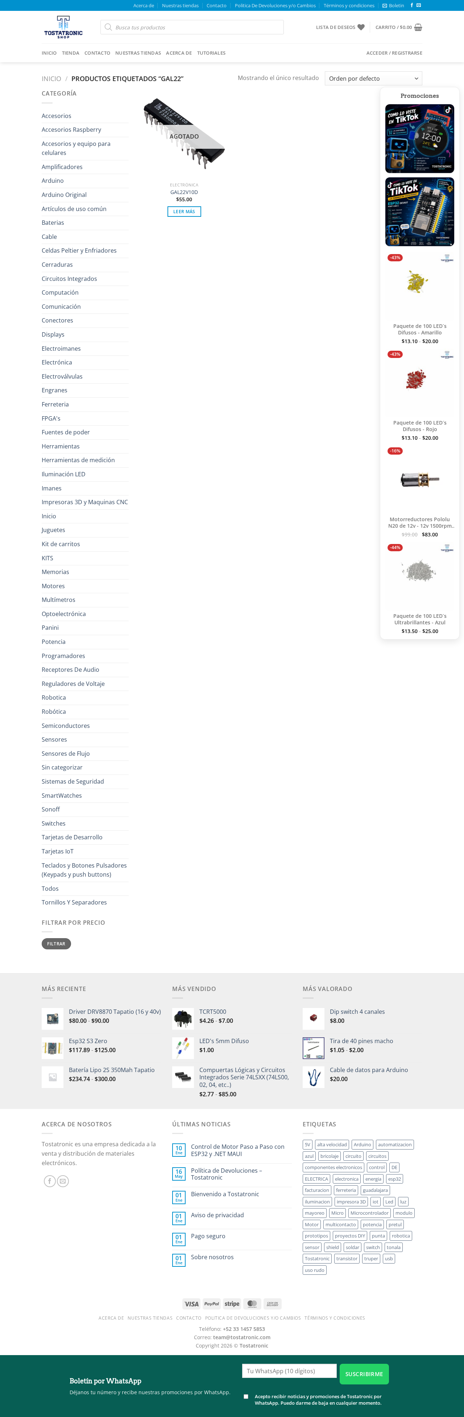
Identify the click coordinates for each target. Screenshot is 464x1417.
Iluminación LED (64, 474)
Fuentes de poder (66, 432)
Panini (50, 628)
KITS (47, 558)
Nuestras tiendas (180, 5)
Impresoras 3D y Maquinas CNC (85, 502)
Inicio (49, 53)
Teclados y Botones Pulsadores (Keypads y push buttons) (84, 870)
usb (389, 1258)
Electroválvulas (62, 376)
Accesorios (56, 116)
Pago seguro (208, 1236)
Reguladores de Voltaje (73, 684)
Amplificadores (62, 167)
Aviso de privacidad (217, 1215)
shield (332, 1247)
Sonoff (51, 809)
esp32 (394, 1179)
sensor (312, 1247)
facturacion (317, 1190)
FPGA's (51, 418)
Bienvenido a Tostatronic (225, 1194)
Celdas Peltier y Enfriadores (79, 250)
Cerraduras (57, 265)
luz (403, 1201)
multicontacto (341, 1224)
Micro (337, 1213)
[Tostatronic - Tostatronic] (66, 27)
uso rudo (314, 1270)
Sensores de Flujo (66, 754)
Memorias (55, 572)
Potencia (54, 642)
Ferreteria (55, 404)
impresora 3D (351, 1201)
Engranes (54, 390)
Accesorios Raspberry (71, 130)
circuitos (377, 1156)
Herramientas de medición (78, 460)
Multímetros (58, 600)
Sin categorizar (62, 767)
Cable (49, 237)
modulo (404, 1213)
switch (373, 1247)
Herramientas (61, 446)
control (377, 1167)
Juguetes (53, 530)
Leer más (184, 211)
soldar (352, 1247)
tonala (394, 1247)
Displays (53, 334)
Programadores (63, 656)
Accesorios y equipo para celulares (76, 148)
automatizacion (395, 1144)
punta (378, 1235)
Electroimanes (61, 349)
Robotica (54, 697)
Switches (54, 823)
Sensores (54, 739)
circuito (353, 1156)
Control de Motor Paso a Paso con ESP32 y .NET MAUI (238, 1150)
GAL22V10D (184, 192)
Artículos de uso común (74, 209)
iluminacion (317, 1201)
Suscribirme (364, 1374)
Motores (53, 586)
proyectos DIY (350, 1235)
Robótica (54, 712)
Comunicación (61, 307)
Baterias (53, 223)
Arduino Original (64, 195)
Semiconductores (66, 726)
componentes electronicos (333, 1167)
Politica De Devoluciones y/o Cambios (275, 5)
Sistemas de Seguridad (73, 781)
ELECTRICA (316, 1179)
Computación (60, 292)
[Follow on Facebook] (412, 5)
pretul (395, 1224)
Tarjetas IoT (58, 851)
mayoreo (314, 1213)
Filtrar (56, 943)
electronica (347, 1179)
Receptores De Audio (70, 670)
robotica (401, 1235)
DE (394, 1167)
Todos (50, 889)
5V (307, 1144)
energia (373, 1179)
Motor (312, 1224)
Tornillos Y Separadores (74, 902)
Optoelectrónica (64, 614)
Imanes (52, 488)
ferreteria (346, 1190)
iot (375, 1201)
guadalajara (375, 1190)
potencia (372, 1224)
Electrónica (57, 362)
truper (371, 1258)
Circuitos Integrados (69, 279)
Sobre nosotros (212, 1257)
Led (389, 1201)
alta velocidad (332, 1144)
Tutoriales (211, 53)
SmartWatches (62, 796)
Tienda (71, 53)
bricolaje (329, 1156)
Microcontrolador (370, 1213)
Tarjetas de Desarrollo (72, 837)
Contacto (217, 5)
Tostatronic (317, 1258)
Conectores (57, 320)
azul (309, 1156)
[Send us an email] (419, 5)
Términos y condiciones (349, 5)
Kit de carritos (61, 544)
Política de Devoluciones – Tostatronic (226, 1174)
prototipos (316, 1235)
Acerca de (143, 5)
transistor (346, 1258)
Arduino (53, 181)
